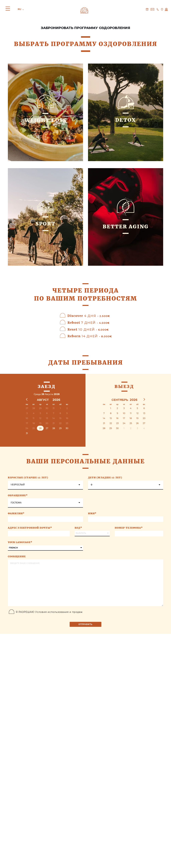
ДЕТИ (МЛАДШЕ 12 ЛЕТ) (105, 477)
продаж (77, 611)
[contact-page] (147, 9)
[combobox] (45, 485)
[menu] (8, 9)
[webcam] (166, 9)
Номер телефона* (129, 527)
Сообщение (17, 556)
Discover (88, 316)
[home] (84, 10)
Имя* (92, 513)
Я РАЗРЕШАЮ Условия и (49, 611)
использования (58, 611)
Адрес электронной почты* (30, 527)
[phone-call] (157, 9)
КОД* (78, 527)
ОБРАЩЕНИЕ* (18, 495)
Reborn (89, 336)
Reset (88, 329)
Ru (20, 9)
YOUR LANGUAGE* (20, 542)
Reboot (88, 323)
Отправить (85, 624)
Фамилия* (16, 513)
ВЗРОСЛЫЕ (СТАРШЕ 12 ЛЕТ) (28, 477)
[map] (162, 9)
